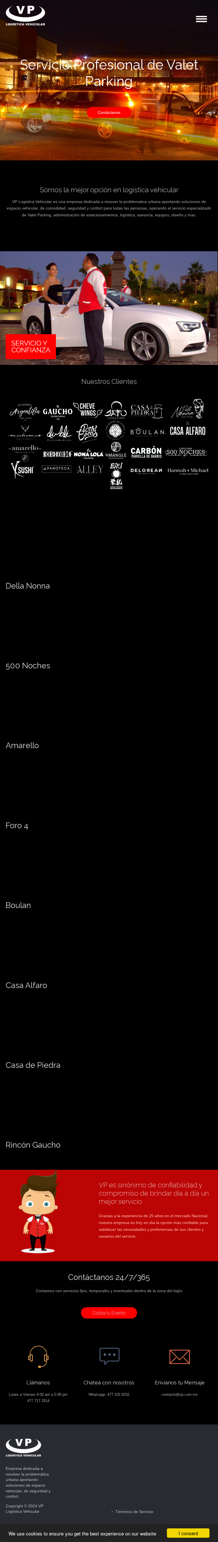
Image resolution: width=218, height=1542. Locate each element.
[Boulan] (60, 897)
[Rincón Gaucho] (60, 1137)
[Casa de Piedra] (60, 1056)
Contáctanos (109, 112)
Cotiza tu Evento (109, 1313)
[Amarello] (60, 737)
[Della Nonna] (60, 577)
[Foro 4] (60, 817)
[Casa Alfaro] (60, 977)
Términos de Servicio (134, 1511)
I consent (188, 1533)
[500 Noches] (60, 657)
